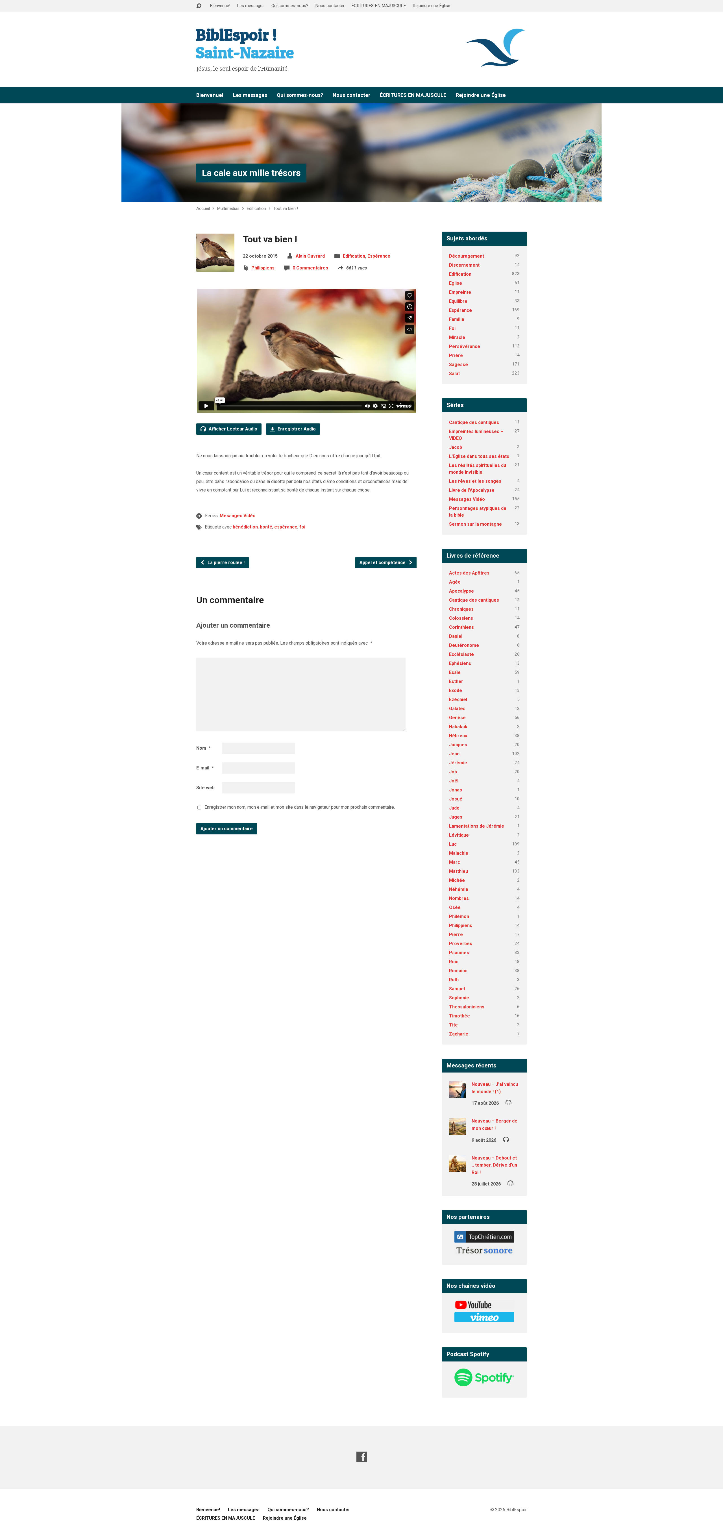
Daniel (455, 636)
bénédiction (245, 527)
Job (453, 772)
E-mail (205, 768)
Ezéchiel (458, 699)
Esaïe (455, 672)
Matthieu (458, 871)
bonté (266, 527)
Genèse (457, 717)
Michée (457, 880)
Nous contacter (330, 5)
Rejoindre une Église (431, 5)
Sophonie (459, 997)
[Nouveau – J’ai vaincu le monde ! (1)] (457, 1094)
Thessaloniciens (466, 1007)
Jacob (455, 447)
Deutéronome (464, 645)
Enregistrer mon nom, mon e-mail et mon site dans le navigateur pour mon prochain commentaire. (299, 807)
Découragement (466, 256)
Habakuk (458, 726)
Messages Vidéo (238, 515)
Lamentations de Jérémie (476, 826)
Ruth (454, 979)
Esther (456, 681)
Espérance (378, 256)
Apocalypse (461, 591)
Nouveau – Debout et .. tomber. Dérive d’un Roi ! (494, 1165)
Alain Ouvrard (310, 256)
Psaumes (459, 952)
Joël (453, 781)
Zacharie (458, 1034)
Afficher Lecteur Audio (232, 429)
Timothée (459, 1016)
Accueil (203, 208)
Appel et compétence (383, 562)
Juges (455, 817)
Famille (456, 319)
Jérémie (458, 762)
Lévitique (459, 835)
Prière (456, 355)
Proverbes (460, 943)
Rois (453, 961)
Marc (454, 862)
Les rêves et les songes (475, 481)
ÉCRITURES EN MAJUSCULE (378, 5)
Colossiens (461, 618)
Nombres (459, 898)
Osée (455, 907)
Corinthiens (461, 627)
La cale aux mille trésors (251, 173)
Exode (455, 690)
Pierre (456, 934)
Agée (455, 582)
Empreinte (460, 292)
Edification (256, 208)
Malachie (458, 853)
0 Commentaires (310, 268)
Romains (458, 970)
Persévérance (464, 346)
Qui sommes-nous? (289, 5)
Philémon (459, 916)
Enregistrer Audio (296, 429)
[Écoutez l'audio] (508, 1102)
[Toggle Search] (198, 6)
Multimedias (228, 208)
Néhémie (458, 889)
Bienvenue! (220, 5)
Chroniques (461, 609)
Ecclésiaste (461, 654)
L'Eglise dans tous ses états (479, 456)
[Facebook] (361, 1457)
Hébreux (458, 735)
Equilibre (458, 301)
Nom (203, 748)
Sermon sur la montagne (475, 524)
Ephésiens (460, 663)
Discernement (464, 265)
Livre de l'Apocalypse (472, 490)
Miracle (457, 337)
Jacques (458, 744)
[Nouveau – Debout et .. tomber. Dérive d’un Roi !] (457, 1168)
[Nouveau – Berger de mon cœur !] (457, 1131)
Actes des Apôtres (469, 573)
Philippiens (263, 268)
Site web (205, 787)
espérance (285, 527)
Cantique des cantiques (474, 422)
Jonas (455, 790)
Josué (455, 799)
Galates (457, 708)
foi (302, 527)
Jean (454, 753)
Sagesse (458, 364)
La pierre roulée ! (225, 562)
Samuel (457, 988)
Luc (453, 844)
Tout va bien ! (285, 208)
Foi (452, 328)
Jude (454, 808)
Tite (453, 1025)
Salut (454, 373)
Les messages (251, 5)
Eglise (455, 283)
